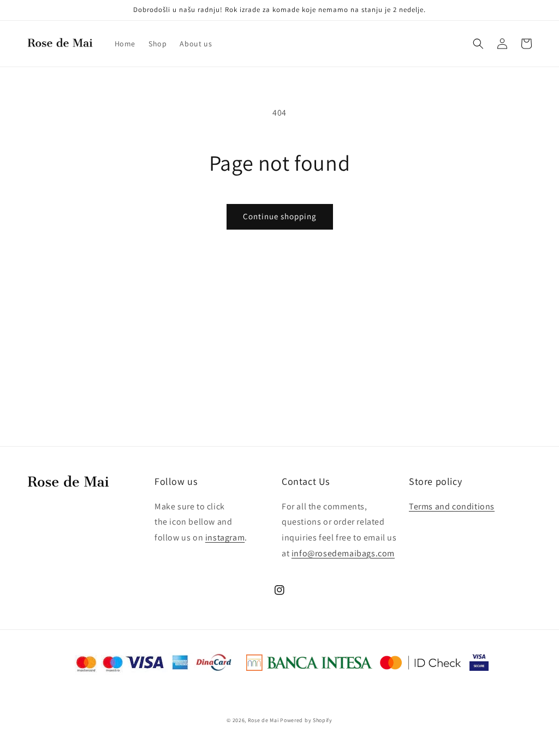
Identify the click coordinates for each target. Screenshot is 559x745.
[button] (478, 44)
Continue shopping (280, 216)
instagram (225, 537)
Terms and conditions (452, 506)
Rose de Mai (263, 720)
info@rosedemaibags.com (343, 553)
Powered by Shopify (306, 720)
